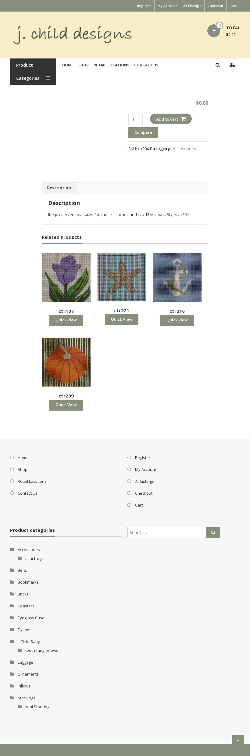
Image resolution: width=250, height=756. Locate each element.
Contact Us (146, 65)
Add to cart (167, 119)
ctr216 (177, 311)
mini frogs (34, 558)
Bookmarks (28, 582)
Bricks (23, 594)
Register (144, 5)
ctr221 (121, 310)
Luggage (25, 662)
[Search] (213, 532)
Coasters (26, 606)
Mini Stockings (38, 706)
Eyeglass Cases (32, 617)
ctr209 (66, 396)
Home (67, 65)
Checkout (215, 5)
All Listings (192, 5)
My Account (167, 5)
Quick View (66, 320)
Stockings (26, 698)
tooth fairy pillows (41, 650)
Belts (22, 570)
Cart (233, 5)
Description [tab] (59, 187)
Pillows (24, 686)
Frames (24, 629)
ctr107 (66, 311)
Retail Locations (111, 65)
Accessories (184, 148)
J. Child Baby (29, 641)
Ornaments (28, 674)
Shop (83, 65)
